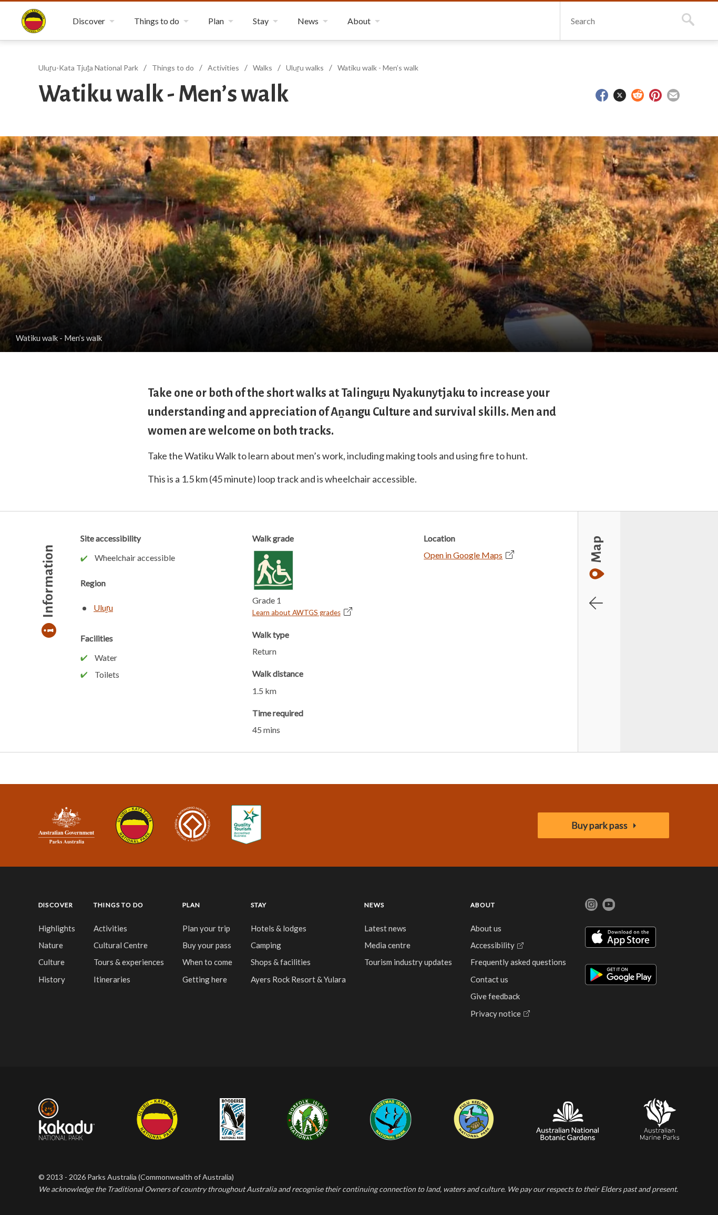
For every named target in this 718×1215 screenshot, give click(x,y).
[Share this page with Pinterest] (655, 95)
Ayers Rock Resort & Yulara (298, 979)
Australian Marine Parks (660, 1119)
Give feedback (495, 996)
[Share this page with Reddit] (637, 95)
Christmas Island (391, 1119)
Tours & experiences (129, 962)
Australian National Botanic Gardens (567, 1119)
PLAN (191, 905)
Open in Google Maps (463, 555)
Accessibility (492, 945)
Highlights (56, 928)
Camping (266, 945)
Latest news (385, 928)
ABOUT (483, 905)
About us (485, 928)
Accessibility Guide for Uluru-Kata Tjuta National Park (246, 825)
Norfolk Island (308, 1119)
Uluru (157, 1119)
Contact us (489, 979)
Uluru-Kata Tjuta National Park (134, 825)
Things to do (173, 67)
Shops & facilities (281, 962)
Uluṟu (103, 607)
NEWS (374, 905)
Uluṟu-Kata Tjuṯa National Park (33, 21)
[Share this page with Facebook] (602, 95)
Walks (262, 67)
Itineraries (112, 979)
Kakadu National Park (66, 1119)
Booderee (232, 1119)
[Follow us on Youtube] (608, 904)
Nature (50, 945)
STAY (259, 905)
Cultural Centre (121, 945)
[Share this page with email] (673, 95)
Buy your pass (206, 945)
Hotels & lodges (278, 928)
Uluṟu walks (305, 67)
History (51, 979)
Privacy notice (495, 1013)
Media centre (387, 945)
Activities (223, 67)
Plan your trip (206, 928)
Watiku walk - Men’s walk (377, 67)
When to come (207, 962)
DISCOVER (56, 905)
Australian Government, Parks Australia (66, 825)
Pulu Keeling (474, 1119)
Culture (51, 962)
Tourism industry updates (408, 962)
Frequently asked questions (518, 962)
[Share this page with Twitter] (619, 95)
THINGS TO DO (118, 905)
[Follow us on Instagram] (591, 904)
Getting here (204, 979)
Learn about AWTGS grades (296, 612)
